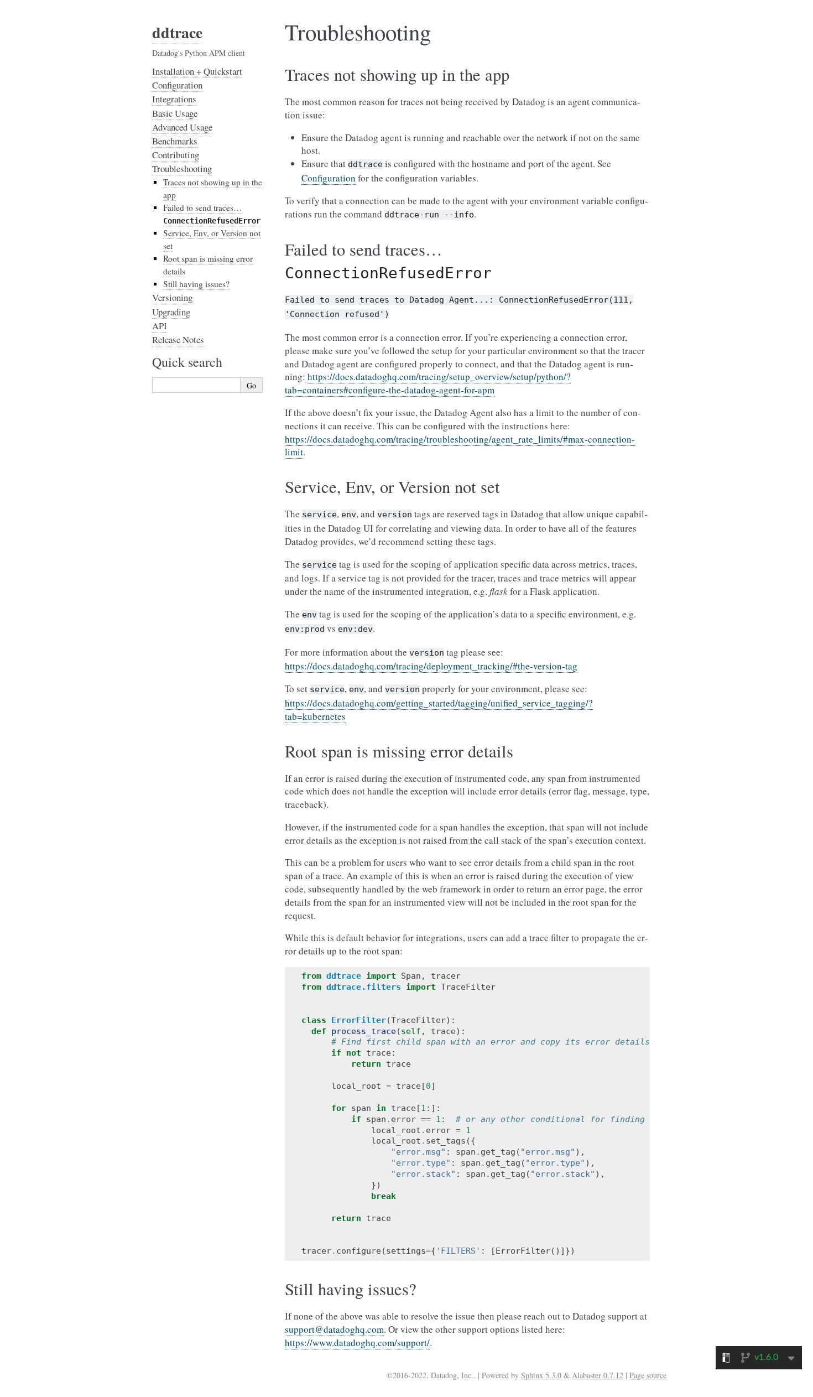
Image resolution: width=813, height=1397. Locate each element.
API (159, 325)
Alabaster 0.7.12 (597, 1375)
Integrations (174, 98)
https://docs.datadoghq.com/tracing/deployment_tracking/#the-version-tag (431, 665)
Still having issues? (196, 283)
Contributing (175, 154)
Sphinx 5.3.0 (541, 1375)
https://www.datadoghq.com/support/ (357, 1342)
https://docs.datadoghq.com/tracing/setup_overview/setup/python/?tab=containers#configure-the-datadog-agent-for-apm (428, 383)
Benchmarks (174, 140)
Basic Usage (174, 113)
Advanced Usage (182, 127)
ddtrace (177, 32)
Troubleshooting (182, 168)
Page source (647, 1375)
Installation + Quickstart (197, 71)
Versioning (172, 297)
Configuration (177, 85)
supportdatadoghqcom (334, 1329)
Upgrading (171, 311)
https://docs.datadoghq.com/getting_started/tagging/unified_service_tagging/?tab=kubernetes (439, 710)
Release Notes (178, 339)
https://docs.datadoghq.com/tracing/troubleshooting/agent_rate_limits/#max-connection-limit (460, 446)
